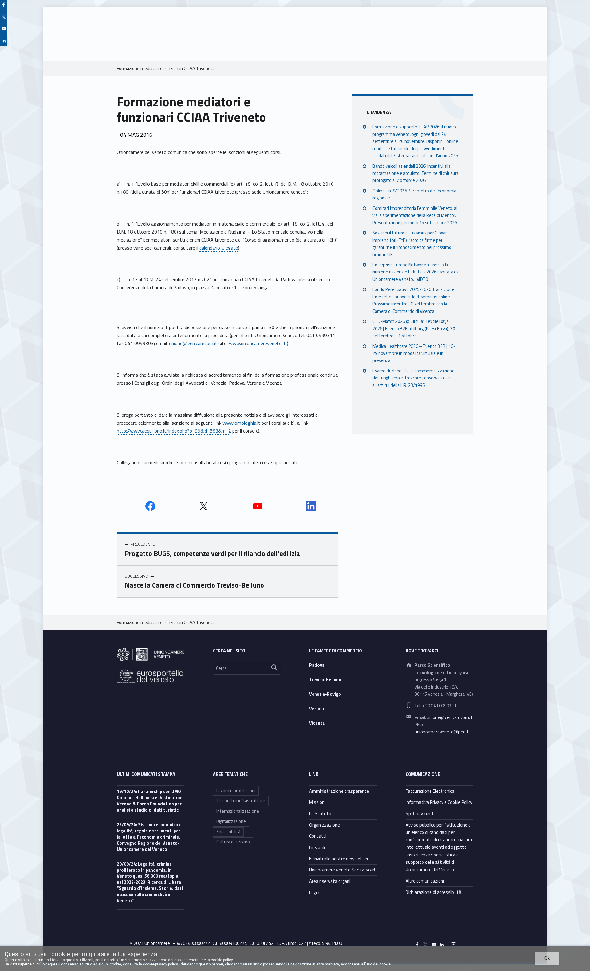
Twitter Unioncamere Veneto (204, 506)
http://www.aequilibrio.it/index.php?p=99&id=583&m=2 (174, 430)
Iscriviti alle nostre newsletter (338, 858)
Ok (547, 958)
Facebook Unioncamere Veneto (150, 506)
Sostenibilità (228, 831)
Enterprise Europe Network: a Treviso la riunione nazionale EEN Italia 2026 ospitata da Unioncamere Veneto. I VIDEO (415, 271)
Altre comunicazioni (425, 880)
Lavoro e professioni (235, 790)
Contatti (317, 835)
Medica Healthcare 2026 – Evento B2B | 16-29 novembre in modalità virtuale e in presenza (413, 353)
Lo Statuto (320, 813)
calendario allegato (218, 247)
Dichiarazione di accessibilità (433, 892)
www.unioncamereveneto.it (257, 343)
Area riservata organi (329, 881)
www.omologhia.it (241, 423)
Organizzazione (324, 824)
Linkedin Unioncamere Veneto (311, 506)
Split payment (420, 813)
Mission (316, 802)
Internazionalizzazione (237, 811)
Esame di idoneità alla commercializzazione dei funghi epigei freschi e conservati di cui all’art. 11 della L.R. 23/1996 (413, 377)
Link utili (317, 847)
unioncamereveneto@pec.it (442, 732)
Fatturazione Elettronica (430, 791)
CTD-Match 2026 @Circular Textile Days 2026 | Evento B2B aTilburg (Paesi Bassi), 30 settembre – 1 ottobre (413, 328)
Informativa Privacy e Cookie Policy (439, 802)
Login (314, 892)
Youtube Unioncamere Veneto (257, 506)
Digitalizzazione (231, 821)
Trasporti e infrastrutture (240, 800)
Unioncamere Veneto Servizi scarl (342, 869)
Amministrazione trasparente (339, 791)
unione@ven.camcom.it (193, 343)
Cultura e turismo (233, 842)
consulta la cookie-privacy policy (150, 964)
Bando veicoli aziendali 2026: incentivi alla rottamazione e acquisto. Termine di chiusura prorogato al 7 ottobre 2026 (415, 173)
